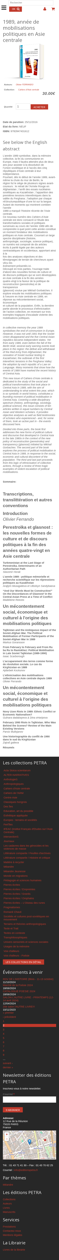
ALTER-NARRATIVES (16, 774)
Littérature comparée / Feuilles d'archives (27, 853)
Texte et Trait (11, 928)
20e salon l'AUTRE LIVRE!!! (19, 1006)
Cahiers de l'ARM (13, 793)
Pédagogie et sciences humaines (22, 880)
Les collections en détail (23, 962)
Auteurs (7, 1203)
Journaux (9, 841)
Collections (9, 1199)
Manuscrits (9, 1212)
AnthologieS (10, 779)
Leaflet (43, 1158)
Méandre (9, 866)
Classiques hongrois (15, 802)
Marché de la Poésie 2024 (18, 985)
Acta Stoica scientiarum (17, 770)
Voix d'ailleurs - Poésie (16, 955)
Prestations (9, 1226)
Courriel (8, 1094)
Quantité (8, 107)
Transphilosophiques (15, 937)
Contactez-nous (12, 1230)
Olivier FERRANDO (24, 84)
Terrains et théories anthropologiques (25, 924)
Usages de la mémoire (16, 946)
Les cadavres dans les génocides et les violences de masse (26, 847)
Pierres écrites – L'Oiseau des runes (24, 902)
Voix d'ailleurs (11, 951)
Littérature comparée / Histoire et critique (27, 857)
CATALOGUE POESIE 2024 (19, 991)
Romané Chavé (12, 912)
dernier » (8, 1067)
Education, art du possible (18, 811)
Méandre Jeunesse (14, 871)
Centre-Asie (10, 797)
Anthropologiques (14, 783)
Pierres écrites (12, 884)
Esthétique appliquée (16, 815)
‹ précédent (9, 1017)
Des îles (8, 806)
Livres (6, 1207)
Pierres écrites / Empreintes (19, 889)
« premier (8, 1012)
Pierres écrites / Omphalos (19, 898)
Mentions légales (12, 1235)
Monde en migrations (16, 875)
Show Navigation (3, 5)
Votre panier (52, 10)
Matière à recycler (14, 862)
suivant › (8, 1063)
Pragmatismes (12, 907)
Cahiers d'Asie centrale (28, 89)
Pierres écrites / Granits (17, 893)
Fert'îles (8, 824)
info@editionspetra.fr (26, 1170)
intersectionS (11, 836)
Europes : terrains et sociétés (20, 820)
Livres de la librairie (14, 1249)
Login (43, 10)
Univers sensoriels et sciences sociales (26, 942)
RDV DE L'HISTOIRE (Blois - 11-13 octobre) (28, 979)
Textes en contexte (14, 933)
